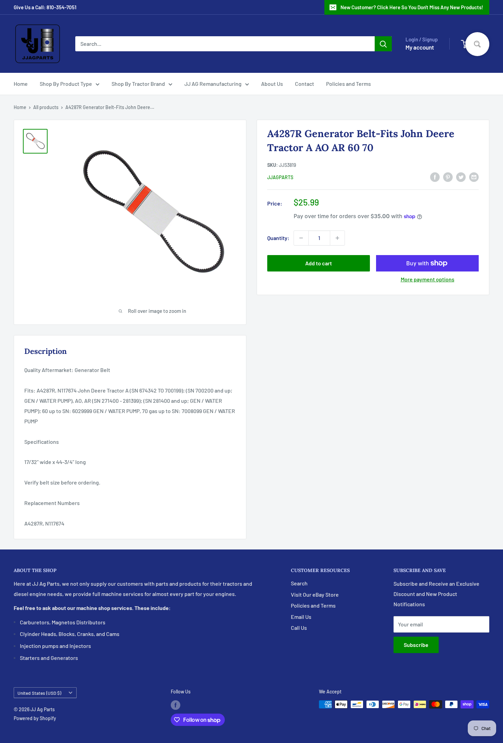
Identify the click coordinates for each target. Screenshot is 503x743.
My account (419, 47)
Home (21, 83)
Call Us (299, 627)
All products (46, 107)
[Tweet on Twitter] (461, 176)
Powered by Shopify (35, 718)
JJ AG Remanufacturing (213, 83)
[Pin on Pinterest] (448, 176)
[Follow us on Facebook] (175, 705)
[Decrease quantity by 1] (301, 238)
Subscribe (416, 644)
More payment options (427, 279)
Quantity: (278, 238)
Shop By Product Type (66, 83)
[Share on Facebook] (435, 176)
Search (299, 583)
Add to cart (318, 263)
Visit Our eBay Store (315, 594)
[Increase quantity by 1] (337, 238)
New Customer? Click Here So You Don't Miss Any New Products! (411, 7)
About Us (272, 83)
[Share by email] (474, 176)
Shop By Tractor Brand (138, 83)
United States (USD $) (39, 693)
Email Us (301, 616)
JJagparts (280, 177)
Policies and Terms (348, 83)
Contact (304, 83)
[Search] (383, 43)
